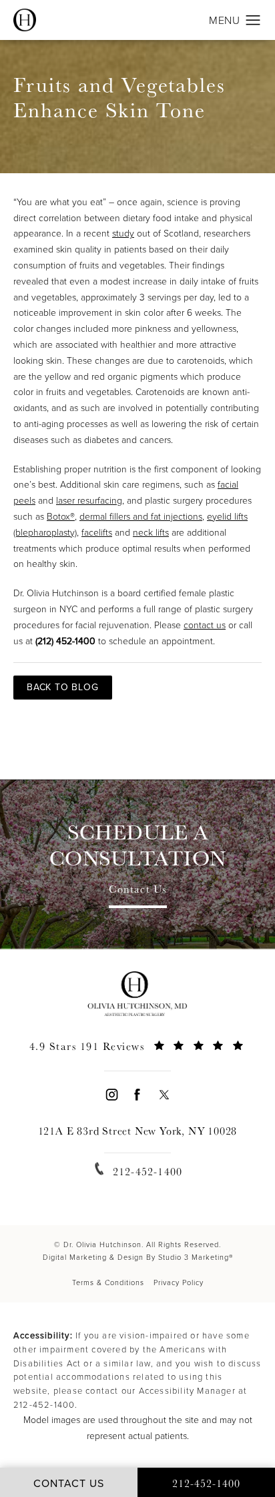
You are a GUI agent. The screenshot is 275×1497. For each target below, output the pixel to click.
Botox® (61, 517)
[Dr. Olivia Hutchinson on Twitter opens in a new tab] (164, 1094)
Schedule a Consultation (137, 845)
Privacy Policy (179, 1282)
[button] (253, 20)
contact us (205, 625)
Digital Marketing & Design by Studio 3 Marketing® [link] (138, 1257)
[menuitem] (111, 1094)
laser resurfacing (89, 501)
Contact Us (138, 890)
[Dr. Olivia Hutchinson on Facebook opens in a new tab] (137, 1094)
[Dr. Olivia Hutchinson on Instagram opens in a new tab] (111, 1094)
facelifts (96, 533)
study (123, 234)
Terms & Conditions (108, 1282)
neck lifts (151, 533)
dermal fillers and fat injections (140, 517)
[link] (137, 1053)
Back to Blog (63, 687)
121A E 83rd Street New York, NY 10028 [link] (138, 1131)
